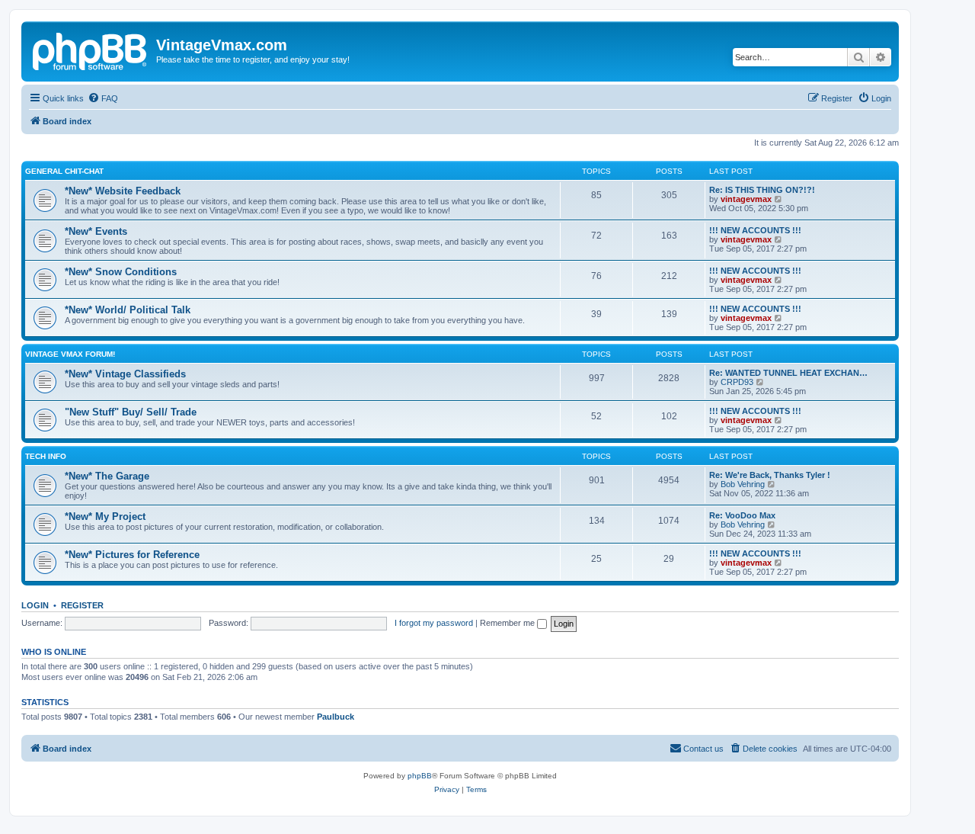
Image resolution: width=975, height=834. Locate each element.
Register (82, 605)
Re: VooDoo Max (742, 515)
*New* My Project (105, 516)
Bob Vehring (743, 484)
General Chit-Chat (64, 171)
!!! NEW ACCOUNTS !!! (755, 230)
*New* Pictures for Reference (132, 554)
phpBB (420, 775)
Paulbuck (335, 716)
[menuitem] (103, 98)
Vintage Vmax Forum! (70, 354)
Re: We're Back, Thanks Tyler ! (769, 475)
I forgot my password (434, 622)
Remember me (508, 622)
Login (35, 605)
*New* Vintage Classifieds (125, 374)
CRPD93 (737, 382)
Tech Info (45, 456)
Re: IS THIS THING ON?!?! (762, 189)
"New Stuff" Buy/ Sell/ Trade (131, 412)
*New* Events (96, 231)
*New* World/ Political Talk (127, 310)
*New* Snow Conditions (121, 271)
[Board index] (90, 49)
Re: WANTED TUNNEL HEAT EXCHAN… (788, 372)
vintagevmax (746, 199)
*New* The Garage (107, 476)
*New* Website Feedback (123, 191)
